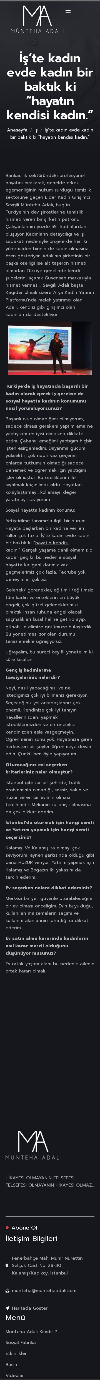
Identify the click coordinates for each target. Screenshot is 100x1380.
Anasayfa (17, 130)
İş (36, 130)
